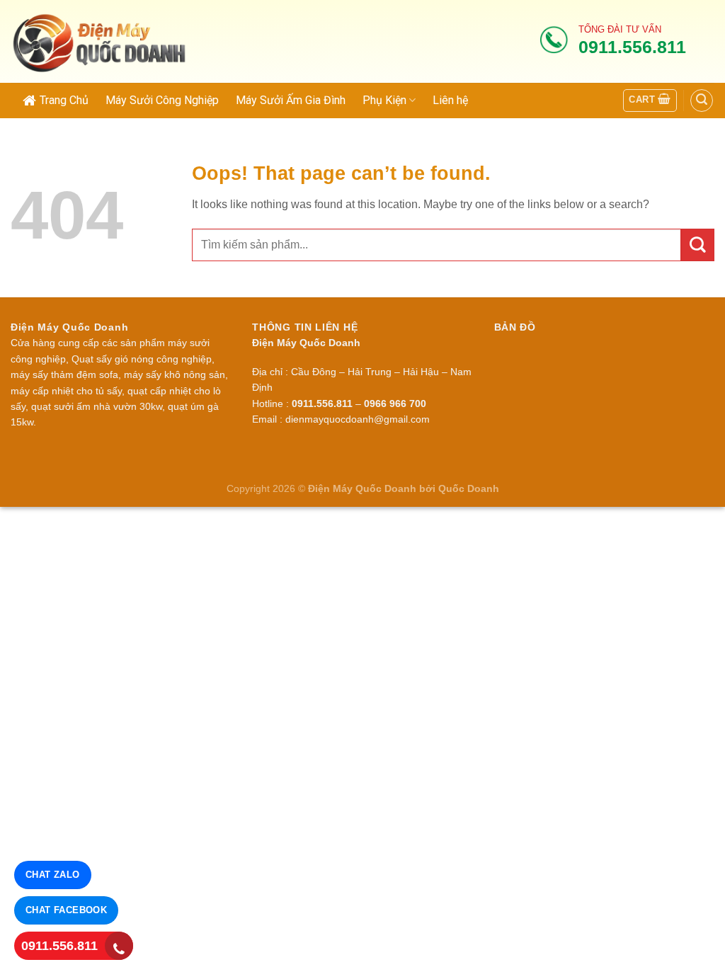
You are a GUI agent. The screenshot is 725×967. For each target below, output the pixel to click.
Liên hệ (450, 100)
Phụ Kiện (384, 100)
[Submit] (697, 245)
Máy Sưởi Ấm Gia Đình (291, 100)
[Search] (701, 100)
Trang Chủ (64, 100)
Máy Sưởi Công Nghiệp (162, 100)
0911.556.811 (59, 946)
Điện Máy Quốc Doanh (362, 488)
